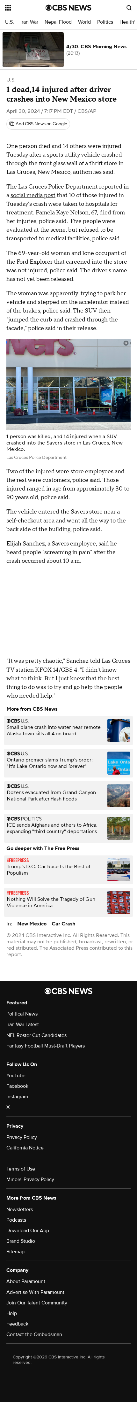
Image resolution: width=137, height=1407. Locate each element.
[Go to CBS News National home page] (68, 7)
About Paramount (25, 1281)
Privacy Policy (21, 1137)
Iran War (29, 22)
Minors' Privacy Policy (30, 1179)
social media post (33, 195)
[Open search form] (129, 8)
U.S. (9, 22)
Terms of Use (20, 1168)
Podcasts (16, 1220)
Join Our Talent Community (36, 1302)
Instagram (17, 1096)
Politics (105, 22)
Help (11, 1313)
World (84, 22)
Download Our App (27, 1230)
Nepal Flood (58, 22)
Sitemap (15, 1251)
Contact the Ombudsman (34, 1334)
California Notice (25, 1147)
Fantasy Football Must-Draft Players (45, 1045)
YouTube (15, 1075)
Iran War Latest (22, 1024)
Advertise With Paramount (35, 1292)
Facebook (17, 1086)
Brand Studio (20, 1241)
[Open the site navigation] (25, 8)
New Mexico (32, 924)
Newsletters (19, 1209)
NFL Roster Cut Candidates (36, 1035)
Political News (22, 1014)
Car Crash (64, 924)
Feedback (17, 1323)
